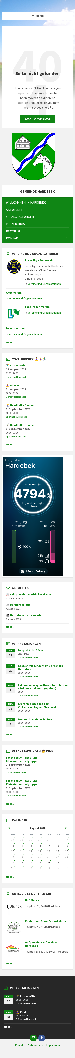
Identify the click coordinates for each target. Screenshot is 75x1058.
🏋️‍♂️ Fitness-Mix (15, 365)
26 (30, 862)
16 (66, 851)
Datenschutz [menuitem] (35, 1045)
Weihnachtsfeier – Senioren (36, 719)
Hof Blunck (32, 900)
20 (39, 857)
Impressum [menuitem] (53, 1045)
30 (39, 840)
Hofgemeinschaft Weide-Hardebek (41, 944)
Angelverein (14, 292)
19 (30, 857)
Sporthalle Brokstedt (16, 416)
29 (30, 840)
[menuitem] (37, 202)
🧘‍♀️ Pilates (12, 385)
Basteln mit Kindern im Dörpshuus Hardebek (40, 667)
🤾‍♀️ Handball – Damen (20, 405)
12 (30, 851)
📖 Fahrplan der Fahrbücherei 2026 (28, 594)
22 (57, 857)
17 (12, 857)
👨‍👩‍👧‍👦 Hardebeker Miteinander (24, 615)
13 (39, 851)
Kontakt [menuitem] (20, 1045)
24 (12, 862)
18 (21, 857)
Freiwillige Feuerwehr (39, 260)
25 (21, 862)
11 (21, 851)
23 (66, 857)
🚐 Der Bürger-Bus (18, 605)
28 (21, 840)
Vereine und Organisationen (44, 284)
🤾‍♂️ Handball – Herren (20, 425)
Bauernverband (16, 328)
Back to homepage (37, 118)
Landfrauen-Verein (37, 307)
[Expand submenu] (66, 238)
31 (12, 868)
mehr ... (10, 342)
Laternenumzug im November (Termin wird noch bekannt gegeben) (43, 686)
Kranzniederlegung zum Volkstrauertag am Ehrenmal (37, 705)
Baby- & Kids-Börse (30, 650)
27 (12, 840)
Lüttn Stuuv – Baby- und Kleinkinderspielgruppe (22, 759)
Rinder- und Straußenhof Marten (46, 921)
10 (12, 851)
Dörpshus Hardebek (16, 376)
